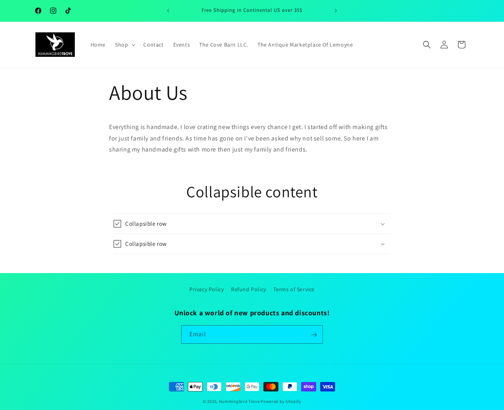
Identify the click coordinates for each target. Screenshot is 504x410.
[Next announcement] (336, 10)
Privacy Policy (206, 289)
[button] (124, 44)
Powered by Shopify (281, 401)
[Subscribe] (313, 335)
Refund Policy (248, 289)
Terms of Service (294, 289)
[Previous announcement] (168, 10)
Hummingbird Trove (239, 401)
